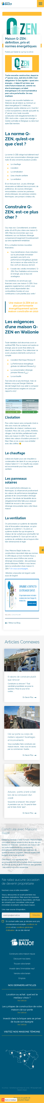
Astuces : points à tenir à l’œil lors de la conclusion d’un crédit (21, 795)
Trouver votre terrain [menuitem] (22, 964)
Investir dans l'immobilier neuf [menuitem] (22, 968)
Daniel (15, 52)
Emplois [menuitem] (22, 978)
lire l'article (22, 1000)
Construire (16, 615)
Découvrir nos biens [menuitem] (22, 959)
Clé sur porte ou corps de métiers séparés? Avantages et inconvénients (21, 737)
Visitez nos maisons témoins (22, 1031)
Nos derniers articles (22, 985)
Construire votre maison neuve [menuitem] (22, 954)
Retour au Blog (14, 623)
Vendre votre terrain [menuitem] (22, 973)
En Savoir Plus (28, 697)
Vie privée (5, 1088)
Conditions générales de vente (19, 1088)
